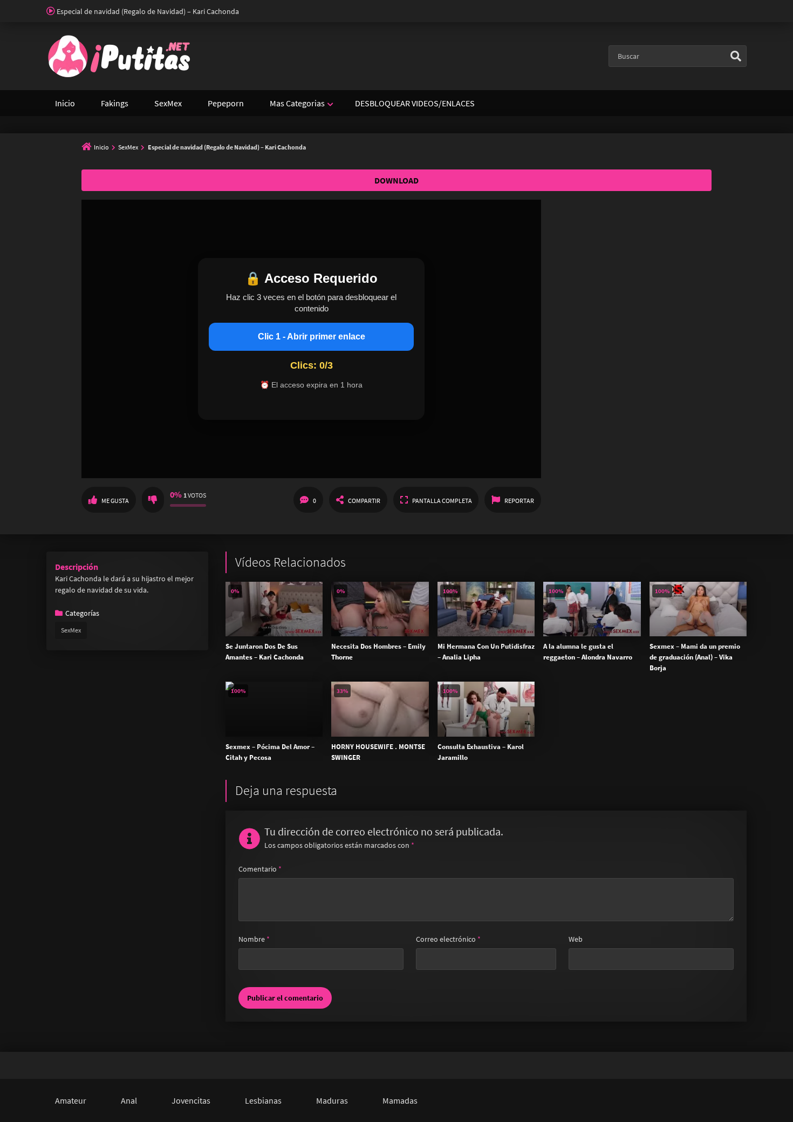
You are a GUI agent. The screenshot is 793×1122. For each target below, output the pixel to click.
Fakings (114, 103)
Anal (129, 1100)
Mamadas (400, 1100)
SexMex (168, 103)
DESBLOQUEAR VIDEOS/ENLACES (415, 103)
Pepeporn (226, 103)
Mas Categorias (297, 103)
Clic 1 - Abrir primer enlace (311, 336)
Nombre (254, 939)
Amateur (70, 1100)
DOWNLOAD (396, 180)
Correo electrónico (448, 939)
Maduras (332, 1100)
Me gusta (115, 501)
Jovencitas (191, 1100)
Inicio (65, 103)
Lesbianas (263, 1100)
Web (576, 939)
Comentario (260, 869)
